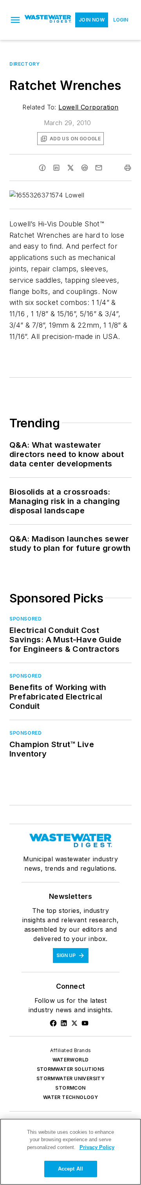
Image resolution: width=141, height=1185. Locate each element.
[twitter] (70, 168)
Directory (24, 64)
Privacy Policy (97, 1147)
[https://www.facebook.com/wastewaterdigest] (53, 1023)
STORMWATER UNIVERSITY (70, 1078)
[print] (128, 168)
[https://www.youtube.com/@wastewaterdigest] (85, 1023)
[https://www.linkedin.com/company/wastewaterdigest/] (64, 1023)
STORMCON (70, 1088)
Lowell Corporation (88, 107)
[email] (99, 168)
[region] (70, 1152)
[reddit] (85, 168)
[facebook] (42, 168)
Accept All (70, 1169)
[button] (15, 20)
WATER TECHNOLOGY (70, 1097)
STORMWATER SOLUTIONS (71, 1069)
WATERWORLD (70, 1060)
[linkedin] (56, 168)
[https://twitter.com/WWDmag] (74, 1023)
